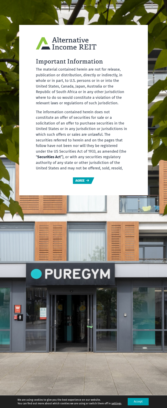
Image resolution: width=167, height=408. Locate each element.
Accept (138, 401)
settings (116, 403)
